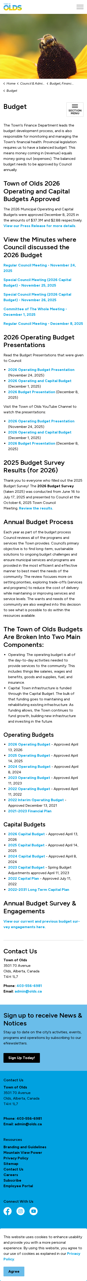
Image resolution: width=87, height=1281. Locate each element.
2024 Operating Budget (29, 766)
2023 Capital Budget (26, 867)
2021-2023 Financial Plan (30, 811)
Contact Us (13, 1169)
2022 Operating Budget (29, 789)
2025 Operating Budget (29, 755)
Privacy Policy (15, 1158)
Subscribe (12, 1180)
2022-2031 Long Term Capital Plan (38, 889)
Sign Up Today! (21, 1058)
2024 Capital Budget (27, 856)
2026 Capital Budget (26, 834)
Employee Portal (18, 1186)
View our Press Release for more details (39, 226)
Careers (10, 1175)
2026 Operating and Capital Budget (39, 381)
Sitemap (10, 1163)
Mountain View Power (22, 1152)
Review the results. (36, 508)
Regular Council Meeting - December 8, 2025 (43, 323)
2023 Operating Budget (29, 777)
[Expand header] (80, 7)
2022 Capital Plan (23, 878)
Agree (13, 1271)
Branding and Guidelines (24, 1147)
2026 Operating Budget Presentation (41, 369)
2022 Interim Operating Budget (36, 800)
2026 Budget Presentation (31, 392)
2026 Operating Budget (29, 744)
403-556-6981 (29, 986)
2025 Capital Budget (26, 845)
